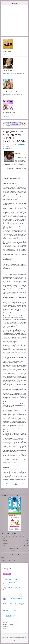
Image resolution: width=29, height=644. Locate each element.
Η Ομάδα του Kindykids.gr (10, 615)
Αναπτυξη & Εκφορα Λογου (15, 587)
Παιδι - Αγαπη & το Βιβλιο (17, 603)
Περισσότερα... (9, 95)
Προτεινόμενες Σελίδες (10, 616)
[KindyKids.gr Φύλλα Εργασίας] (14, 124)
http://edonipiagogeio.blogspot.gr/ (10, 261)
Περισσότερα (17, 54)
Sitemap (5, 628)
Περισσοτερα (7, 573)
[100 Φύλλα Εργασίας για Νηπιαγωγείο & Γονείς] (14, 505)
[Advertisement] (14, 21)
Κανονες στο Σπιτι (16, 598)
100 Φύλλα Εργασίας (9, 613)
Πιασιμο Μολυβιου (11, 582)
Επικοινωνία (7, 618)
